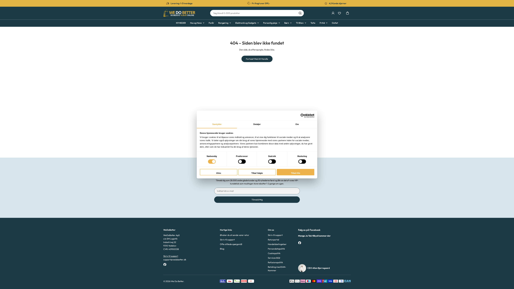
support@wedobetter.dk (174, 259)
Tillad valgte (257, 173)
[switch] (242, 161)
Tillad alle (295, 173)
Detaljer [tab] (257, 124)
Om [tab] (297, 124)
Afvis (218, 173)
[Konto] (333, 13)
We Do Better (177, 281)
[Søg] (300, 13)
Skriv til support (170, 256)
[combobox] (257, 13)
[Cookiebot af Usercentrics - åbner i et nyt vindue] (302, 116)
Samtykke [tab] (217, 124)
